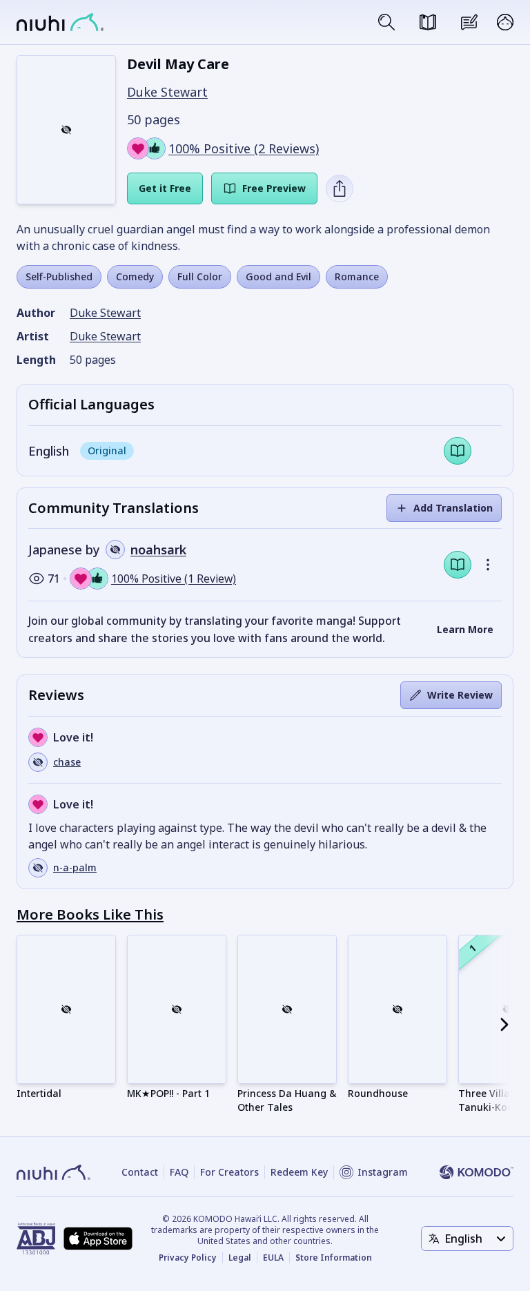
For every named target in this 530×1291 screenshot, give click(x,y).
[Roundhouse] (397, 1009)
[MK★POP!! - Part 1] (176, 1009)
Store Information (333, 1257)
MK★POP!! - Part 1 (168, 1093)
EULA (273, 1257)
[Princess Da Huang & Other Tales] (287, 1009)
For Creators (229, 1171)
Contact (139, 1171)
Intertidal (39, 1093)
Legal (239, 1257)
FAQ (179, 1171)
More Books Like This (90, 914)
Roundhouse (378, 1093)
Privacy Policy (188, 1257)
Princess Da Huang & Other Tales (287, 1100)
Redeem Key (299, 1171)
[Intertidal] (66, 1009)
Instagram (382, 1171)
